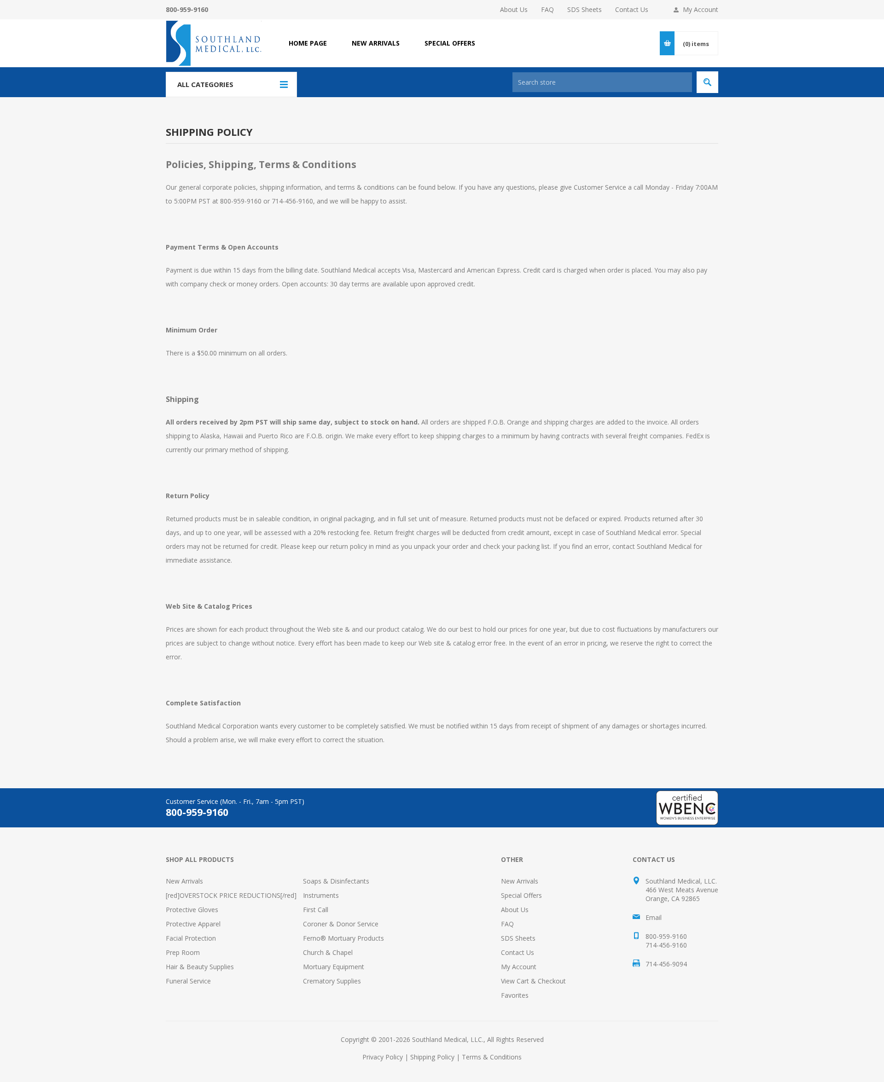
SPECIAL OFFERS (450, 43)
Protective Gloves (192, 909)
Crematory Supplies (332, 981)
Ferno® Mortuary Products (343, 938)
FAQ (547, 9)
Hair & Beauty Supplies (200, 966)
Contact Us (631, 9)
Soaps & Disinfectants (336, 881)
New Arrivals (184, 881)
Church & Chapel (328, 952)
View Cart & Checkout (533, 981)
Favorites (515, 995)
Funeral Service (188, 981)
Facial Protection (191, 938)
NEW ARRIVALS (376, 43)
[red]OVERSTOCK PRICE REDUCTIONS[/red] (231, 895)
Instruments (321, 895)
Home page (308, 43)
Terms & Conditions (492, 1057)
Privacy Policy (382, 1057)
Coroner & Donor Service (340, 923)
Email (654, 917)
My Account (700, 9)
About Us (514, 9)
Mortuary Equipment (333, 966)
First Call (315, 909)
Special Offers (521, 895)
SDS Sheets (584, 9)
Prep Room (183, 952)
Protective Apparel (193, 923)
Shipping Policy (432, 1057)
